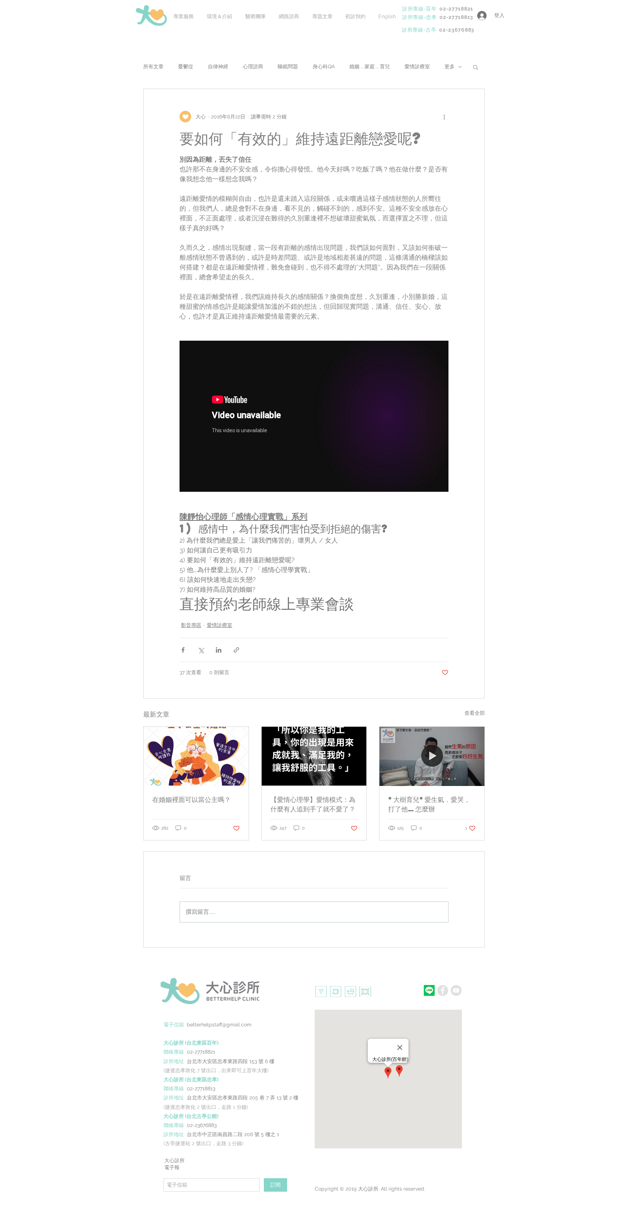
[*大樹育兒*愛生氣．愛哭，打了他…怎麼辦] (431, 756)
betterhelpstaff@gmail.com (219, 1024)
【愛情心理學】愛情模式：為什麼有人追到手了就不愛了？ (312, 804)
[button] (475, 67)
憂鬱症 (185, 66)
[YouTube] (456, 990)
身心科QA (324, 66)
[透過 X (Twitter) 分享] (200, 649)
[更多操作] (444, 116)
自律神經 (218, 66)
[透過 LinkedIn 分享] (218, 649)
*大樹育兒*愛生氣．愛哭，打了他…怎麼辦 (429, 804)
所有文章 (153, 66)
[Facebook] (442, 990)
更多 (449, 66)
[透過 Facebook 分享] (183, 649)
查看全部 (474, 713)
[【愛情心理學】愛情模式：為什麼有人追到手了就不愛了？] (314, 756)
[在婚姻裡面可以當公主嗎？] (196, 756)
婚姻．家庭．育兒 (369, 66)
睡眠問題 (288, 66)
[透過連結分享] (236, 649)
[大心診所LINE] (429, 990)
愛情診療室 (417, 66)
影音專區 (191, 625)
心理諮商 (253, 66)
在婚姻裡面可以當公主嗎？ (191, 799)
